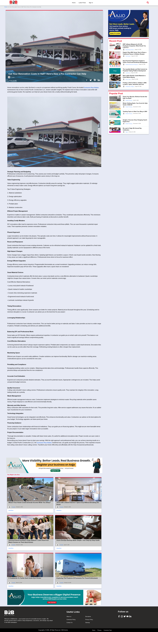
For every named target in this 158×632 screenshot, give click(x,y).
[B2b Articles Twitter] (91, 80)
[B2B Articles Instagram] (122, 616)
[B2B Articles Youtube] (127, 616)
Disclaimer (88, 616)
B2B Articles (64, 630)
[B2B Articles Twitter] (125, 616)
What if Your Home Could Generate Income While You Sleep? (30, 502)
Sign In (91, 2)
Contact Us (70, 622)
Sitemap (87, 622)
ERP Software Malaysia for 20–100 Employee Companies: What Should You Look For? (134, 45)
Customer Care (108, 630)
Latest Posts (82, 2)
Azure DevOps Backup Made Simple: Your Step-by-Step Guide (78, 540)
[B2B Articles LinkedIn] (130, 616)
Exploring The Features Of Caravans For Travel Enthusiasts (77, 578)
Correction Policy (71, 619)
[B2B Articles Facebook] (119, 616)
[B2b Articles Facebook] (87, 80)
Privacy (99, 630)
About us (69, 616)
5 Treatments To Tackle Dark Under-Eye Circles (25, 578)
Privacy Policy (89, 619)
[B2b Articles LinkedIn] (99, 80)
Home (74, 2)
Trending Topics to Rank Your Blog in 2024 (135, 111)
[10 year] (54, 597)
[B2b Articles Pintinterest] (95, 80)
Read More (11, 510)
